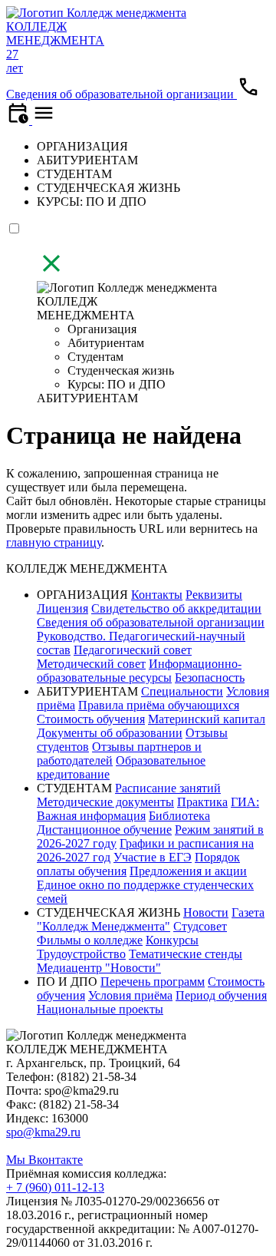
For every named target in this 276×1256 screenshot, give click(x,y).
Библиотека (179, 815)
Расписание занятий (168, 788)
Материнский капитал (206, 719)
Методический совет (91, 663)
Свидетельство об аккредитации (176, 608)
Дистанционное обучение (104, 829)
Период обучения (221, 995)
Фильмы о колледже (90, 940)
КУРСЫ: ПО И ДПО (91, 201)
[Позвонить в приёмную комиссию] (248, 94)
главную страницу (53, 542)
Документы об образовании (109, 732)
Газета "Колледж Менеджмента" (150, 919)
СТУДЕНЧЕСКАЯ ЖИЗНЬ (108, 187)
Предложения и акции (188, 871)
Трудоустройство (81, 953)
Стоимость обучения (91, 719)
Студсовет (200, 926)
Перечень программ (152, 981)
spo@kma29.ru (43, 1132)
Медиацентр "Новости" (99, 967)
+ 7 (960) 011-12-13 (55, 1187)
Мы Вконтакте (44, 1159)
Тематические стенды (185, 953)
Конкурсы (172, 940)
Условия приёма (130, 995)
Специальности (182, 691)
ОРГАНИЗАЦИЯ (82, 146)
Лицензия (62, 608)
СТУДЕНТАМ (74, 173)
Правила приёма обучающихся (158, 705)
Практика (202, 801)
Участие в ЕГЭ (152, 857)
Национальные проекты (100, 1009)
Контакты (156, 594)
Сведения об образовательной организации (121, 94)
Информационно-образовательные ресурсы (139, 670)
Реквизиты (214, 594)
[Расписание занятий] (19, 120)
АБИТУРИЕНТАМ (87, 160)
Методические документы (105, 801)
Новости (205, 912)
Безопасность (210, 677)
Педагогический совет (133, 649)
